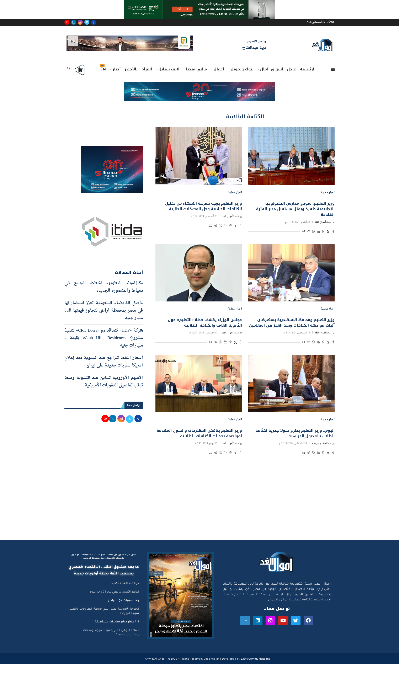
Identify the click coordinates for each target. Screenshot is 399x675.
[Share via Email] (303, 232)
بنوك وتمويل (242, 69)
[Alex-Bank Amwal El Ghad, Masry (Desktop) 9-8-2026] (199, 4)
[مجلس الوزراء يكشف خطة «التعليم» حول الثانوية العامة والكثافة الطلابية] (198, 272)
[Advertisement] (199, 501)
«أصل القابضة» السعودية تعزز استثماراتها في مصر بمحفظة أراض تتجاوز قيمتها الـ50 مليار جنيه (103, 310)
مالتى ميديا (196, 69)
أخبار (116, 69)
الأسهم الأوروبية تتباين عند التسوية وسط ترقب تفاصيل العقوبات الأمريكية (103, 381)
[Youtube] (66, 22)
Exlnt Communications (255, 658)
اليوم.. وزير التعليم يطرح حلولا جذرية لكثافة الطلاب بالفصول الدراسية (295, 433)
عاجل (291, 69)
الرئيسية (307, 69)
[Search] (68, 70)
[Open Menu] (333, 69)
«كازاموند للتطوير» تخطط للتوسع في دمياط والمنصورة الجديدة (103, 287)
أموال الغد (320, 222)
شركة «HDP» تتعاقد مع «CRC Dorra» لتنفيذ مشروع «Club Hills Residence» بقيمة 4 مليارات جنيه (103, 338)
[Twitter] (86, 22)
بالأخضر (131, 69)
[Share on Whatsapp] (313, 232)
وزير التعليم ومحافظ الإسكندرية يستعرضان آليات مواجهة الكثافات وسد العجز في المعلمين (292, 322)
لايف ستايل (169, 69)
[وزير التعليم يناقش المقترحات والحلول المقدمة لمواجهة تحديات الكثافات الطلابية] (198, 383)
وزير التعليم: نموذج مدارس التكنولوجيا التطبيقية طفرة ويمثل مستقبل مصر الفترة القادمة (295, 209)
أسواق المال (271, 69)
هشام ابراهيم (319, 443)
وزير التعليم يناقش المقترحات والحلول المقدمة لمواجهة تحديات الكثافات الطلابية (199, 433)
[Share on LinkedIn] (318, 232)
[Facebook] (93, 22)
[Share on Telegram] (308, 232)
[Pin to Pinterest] (323, 232)
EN (103, 69)
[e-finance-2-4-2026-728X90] (199, 86)
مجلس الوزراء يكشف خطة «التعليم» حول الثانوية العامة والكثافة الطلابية (205, 322)
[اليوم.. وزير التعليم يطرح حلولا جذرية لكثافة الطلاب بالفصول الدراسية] (291, 383)
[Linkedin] (73, 22)
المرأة (147, 69)
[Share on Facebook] (333, 232)
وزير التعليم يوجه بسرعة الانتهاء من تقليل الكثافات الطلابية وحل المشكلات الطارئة (203, 206)
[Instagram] (80, 22)
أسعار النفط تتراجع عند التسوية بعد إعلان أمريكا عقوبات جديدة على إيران (103, 361)
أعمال (219, 69)
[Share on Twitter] (328, 232)
